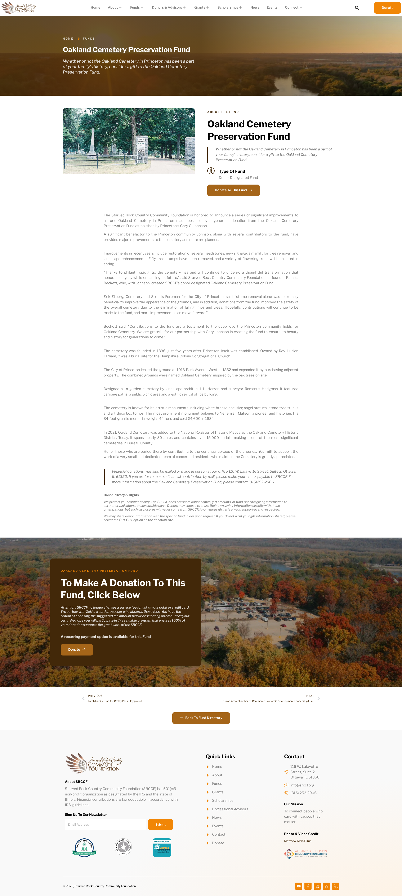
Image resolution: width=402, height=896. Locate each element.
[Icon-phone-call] (335, 886)
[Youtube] (298, 886)
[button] (357, 7)
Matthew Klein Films (297, 841)
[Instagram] (317, 886)
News (254, 7)
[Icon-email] (326, 886)
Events (272, 7)
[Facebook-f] (308, 886)
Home (95, 7)
